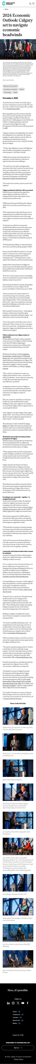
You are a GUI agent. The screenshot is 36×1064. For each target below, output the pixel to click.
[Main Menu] (33, 3)
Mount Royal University (10, 683)
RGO (19, 683)
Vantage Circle (16, 356)
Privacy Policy (18, 1059)
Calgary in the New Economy (12, 699)
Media (15, 1023)
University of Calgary (9, 685)
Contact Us (16, 1014)
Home (15, 1012)
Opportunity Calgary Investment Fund (15, 178)
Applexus (26, 354)
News (6, 9)
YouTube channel (12, 109)
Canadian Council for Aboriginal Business (15, 576)
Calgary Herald (16, 681)
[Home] (8, 3)
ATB (5, 128)
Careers (15, 1017)
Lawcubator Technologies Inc (17, 633)
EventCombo (7, 356)
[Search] (30, 4)
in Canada (27, 681)
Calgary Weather (18, 1031)
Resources (16, 1020)
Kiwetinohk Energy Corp (24, 657)
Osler (25, 265)
